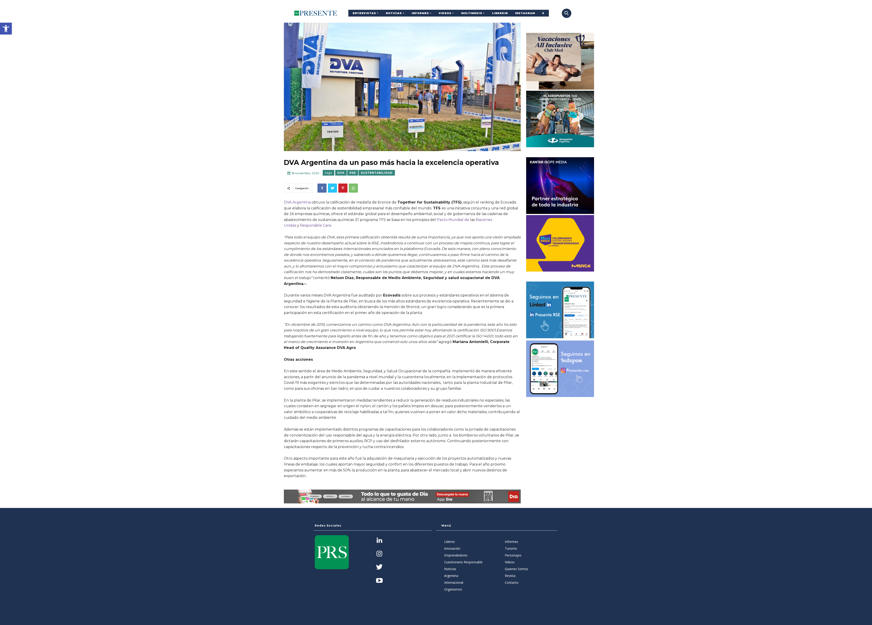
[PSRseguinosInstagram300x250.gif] (560, 369)
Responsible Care (315, 225)
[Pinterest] (342, 188)
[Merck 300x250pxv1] (560, 243)
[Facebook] (322, 188)
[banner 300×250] (560, 119)
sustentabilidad (377, 172)
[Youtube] (379, 580)
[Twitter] (332, 188)
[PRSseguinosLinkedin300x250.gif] (560, 310)
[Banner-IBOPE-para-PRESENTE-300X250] (560, 185)
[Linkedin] (379, 540)
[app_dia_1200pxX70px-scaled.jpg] (402, 496)
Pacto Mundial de (453, 220)
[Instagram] (379, 554)
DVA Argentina (297, 202)
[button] (6, 28)
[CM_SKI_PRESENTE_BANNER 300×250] (560, 61)
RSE (352, 172)
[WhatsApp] (353, 188)
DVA (340, 172)
